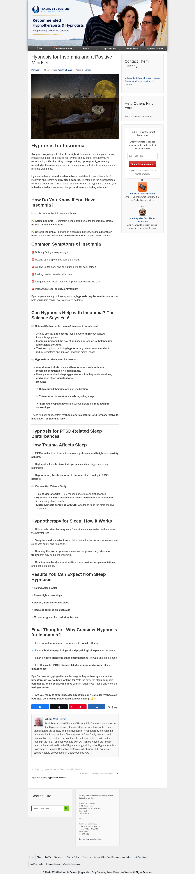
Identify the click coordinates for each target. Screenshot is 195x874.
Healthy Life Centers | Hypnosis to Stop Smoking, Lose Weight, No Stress (94, 872)
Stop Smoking (109, 48)
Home (31, 857)
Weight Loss (132, 48)
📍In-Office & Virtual (62, 48)
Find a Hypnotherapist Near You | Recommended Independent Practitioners (115, 857)
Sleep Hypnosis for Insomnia (54, 778)
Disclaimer (58, 857)
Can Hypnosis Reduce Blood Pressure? (97, 773)
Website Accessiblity (72, 864)
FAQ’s (48, 857)
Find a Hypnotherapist (142, 164)
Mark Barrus (36, 70)
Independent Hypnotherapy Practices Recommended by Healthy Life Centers (142, 81)
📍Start (39, 48)
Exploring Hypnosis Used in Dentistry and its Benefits (58, 769)
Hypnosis (88, 70)
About (86, 48)
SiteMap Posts (36, 864)
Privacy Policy (72, 857)
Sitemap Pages (53, 864)
